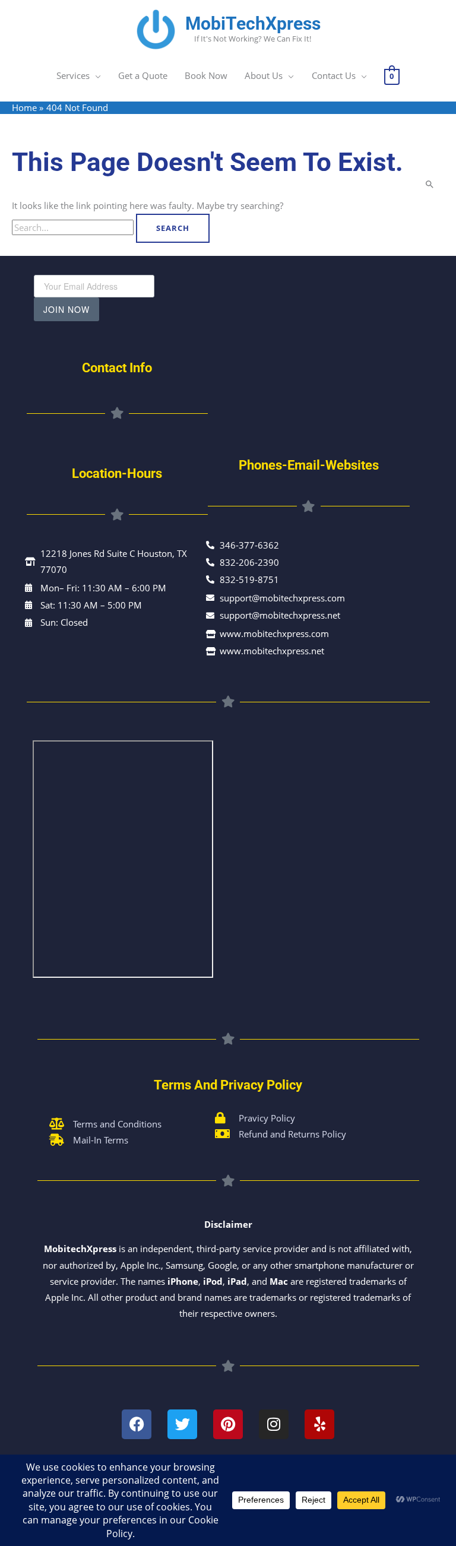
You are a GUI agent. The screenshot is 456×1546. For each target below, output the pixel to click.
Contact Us (334, 75)
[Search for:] (74, 227)
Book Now (206, 75)
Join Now (66, 309)
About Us (264, 75)
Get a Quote (142, 75)
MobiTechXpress (253, 23)
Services (73, 75)
